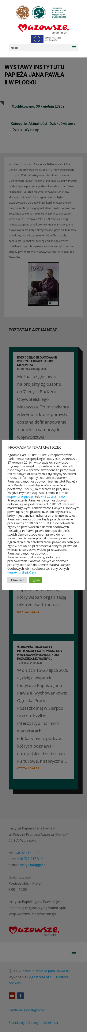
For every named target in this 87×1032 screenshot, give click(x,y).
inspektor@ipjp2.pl (20, 496)
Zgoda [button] (35, 580)
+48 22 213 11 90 (53, 496)
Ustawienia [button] (17, 580)
